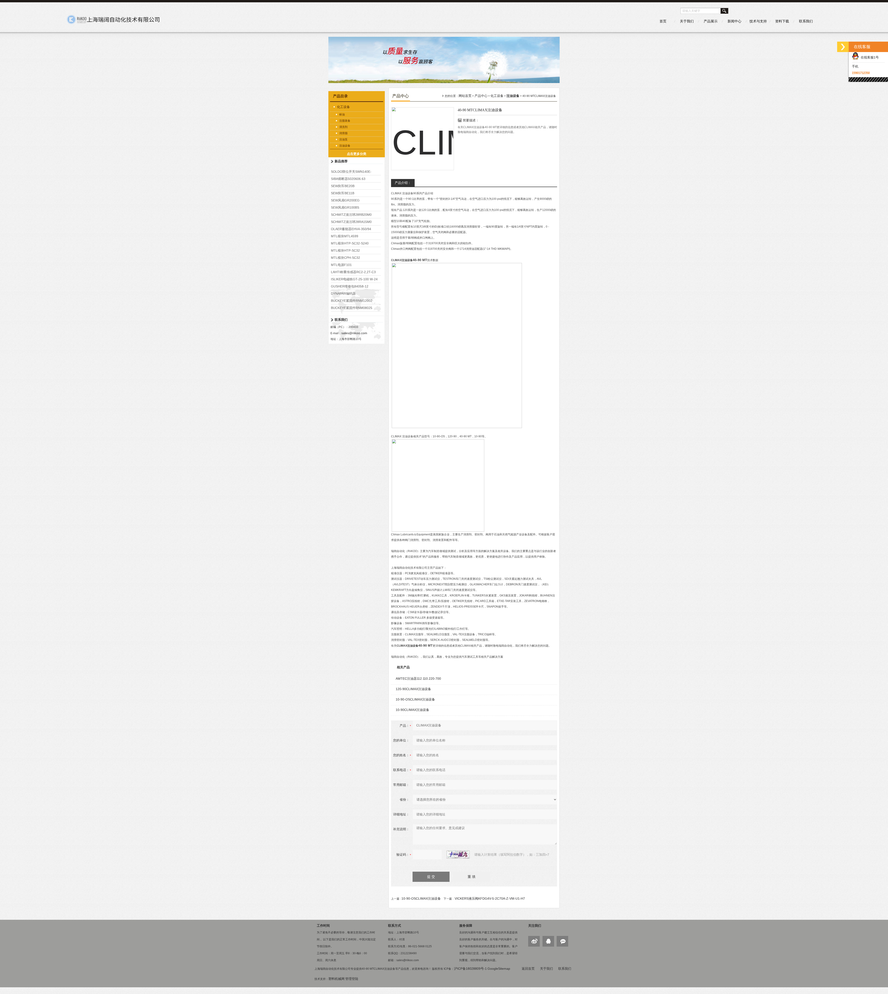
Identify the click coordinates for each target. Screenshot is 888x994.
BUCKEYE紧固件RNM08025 (351, 308)
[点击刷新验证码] (458, 854)
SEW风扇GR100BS (345, 207)
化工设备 (343, 107)
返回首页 (528, 968)
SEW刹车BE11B (342, 193)
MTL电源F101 (341, 265)
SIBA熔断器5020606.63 (348, 179)
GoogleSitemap (498, 968)
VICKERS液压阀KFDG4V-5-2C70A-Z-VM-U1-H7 (490, 898)
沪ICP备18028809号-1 (470, 968)
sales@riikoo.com (354, 333)
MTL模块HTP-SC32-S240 (350, 243)
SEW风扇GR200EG (345, 200)
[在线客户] (843, 47)
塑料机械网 (336, 979)
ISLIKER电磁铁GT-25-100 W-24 (354, 279)
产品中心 (481, 96)
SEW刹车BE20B (343, 186)
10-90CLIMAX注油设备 (412, 710)
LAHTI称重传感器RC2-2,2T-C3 (353, 272)
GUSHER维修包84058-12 (349, 286)
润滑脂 (343, 133)
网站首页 (465, 96)
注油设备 (344, 145)
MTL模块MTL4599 (344, 236)
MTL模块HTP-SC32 (345, 250)
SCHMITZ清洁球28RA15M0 (351, 222)
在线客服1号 (869, 57)
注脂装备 (344, 120)
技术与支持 (758, 21)
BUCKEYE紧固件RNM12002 (351, 301)
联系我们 (806, 21)
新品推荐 (341, 161)
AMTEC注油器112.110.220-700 (418, 678)
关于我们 (687, 21)
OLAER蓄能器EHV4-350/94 (351, 229)
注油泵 (343, 139)
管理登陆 (351, 979)
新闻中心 (734, 21)
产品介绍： (403, 183)
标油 (342, 114)
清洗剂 (343, 127)
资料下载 (782, 21)
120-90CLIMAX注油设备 (413, 689)
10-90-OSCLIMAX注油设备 (415, 699)
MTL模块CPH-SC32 (345, 257)
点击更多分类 (356, 154)
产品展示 (711, 21)
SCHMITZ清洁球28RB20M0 (351, 214)
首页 (663, 21)
